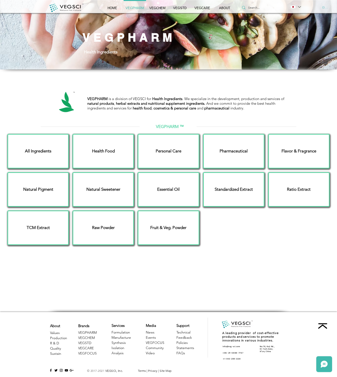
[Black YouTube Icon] (66, 370)
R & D (54, 343)
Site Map (165, 371)
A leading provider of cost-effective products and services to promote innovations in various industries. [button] (250, 336)
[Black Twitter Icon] (56, 370)
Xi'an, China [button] (265, 351)
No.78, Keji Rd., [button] (267, 346)
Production (58, 338)
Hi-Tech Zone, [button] (266, 349)
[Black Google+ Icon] (72, 370)
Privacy (152, 371)
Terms (142, 371)
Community (155, 348)
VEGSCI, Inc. (114, 371)
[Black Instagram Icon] (61, 370)
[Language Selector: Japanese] (295, 7)
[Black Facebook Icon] (51, 370)
